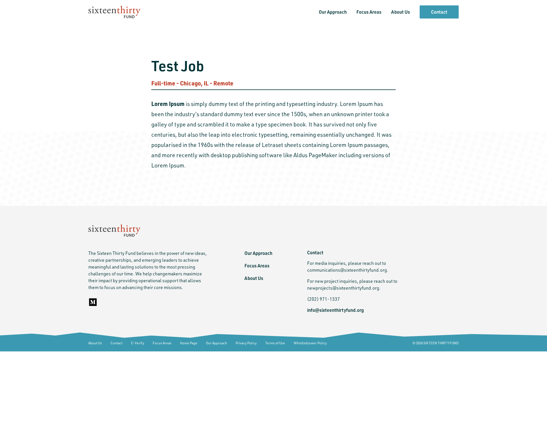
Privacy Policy (246, 343)
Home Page (188, 343)
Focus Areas (368, 12)
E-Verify (137, 343)
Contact (439, 12)
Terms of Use (275, 343)
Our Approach (333, 12)
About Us (400, 12)
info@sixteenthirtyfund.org (335, 310)
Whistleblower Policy (310, 343)
